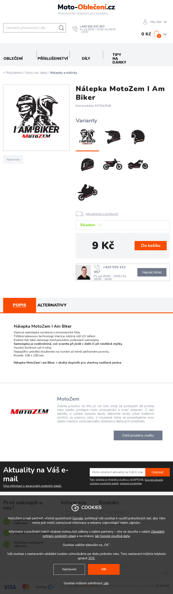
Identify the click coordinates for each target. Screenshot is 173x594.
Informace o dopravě (102, 214)
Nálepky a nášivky (63, 72)
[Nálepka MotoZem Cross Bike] (112, 165)
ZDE (91, 558)
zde (106, 583)
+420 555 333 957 (92, 27)
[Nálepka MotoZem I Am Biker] (87, 137)
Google (77, 518)
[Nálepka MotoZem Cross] (112, 137)
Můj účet (156, 22)
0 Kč (146, 34)
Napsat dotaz (152, 272)
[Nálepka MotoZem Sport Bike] (87, 192)
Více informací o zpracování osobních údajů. (32, 486)
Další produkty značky (138, 435)
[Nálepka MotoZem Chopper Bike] (138, 165)
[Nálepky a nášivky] (36, 118)
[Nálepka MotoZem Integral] (87, 165)
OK (103, 569)
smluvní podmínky (131, 483)
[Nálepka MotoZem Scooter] (138, 137)
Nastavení (69, 569)
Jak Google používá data (112, 536)
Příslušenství (14, 72)
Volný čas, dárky (36, 72)
